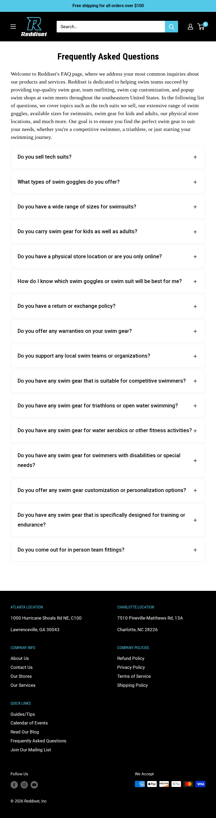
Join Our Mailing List (31, 749)
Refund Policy (130, 658)
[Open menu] (13, 27)
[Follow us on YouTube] (34, 784)
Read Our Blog (25, 731)
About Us (20, 658)
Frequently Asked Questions (38, 740)
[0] (201, 26)
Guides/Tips (23, 714)
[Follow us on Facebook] (14, 784)
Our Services (23, 685)
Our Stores (21, 676)
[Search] (171, 26)
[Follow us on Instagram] (24, 784)
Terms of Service (134, 676)
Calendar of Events (29, 723)
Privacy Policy (131, 667)
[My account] (190, 27)
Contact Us (22, 667)
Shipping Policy (132, 685)
